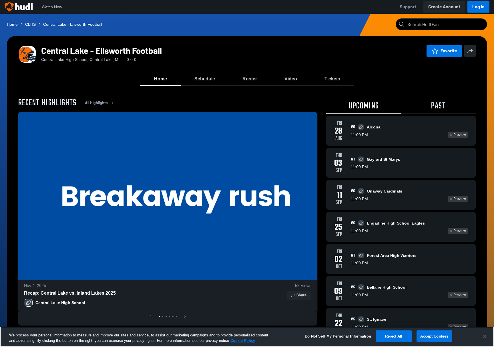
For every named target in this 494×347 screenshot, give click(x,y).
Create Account (444, 7)
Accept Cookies (434, 336)
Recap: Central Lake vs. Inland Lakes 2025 (70, 293)
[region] (247, 337)
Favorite (449, 51)
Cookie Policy (242, 341)
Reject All (393, 336)
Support (408, 7)
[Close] (485, 336)
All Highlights (96, 103)
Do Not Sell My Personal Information (338, 336)
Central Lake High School (60, 302)
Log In (478, 7)
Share (301, 295)
